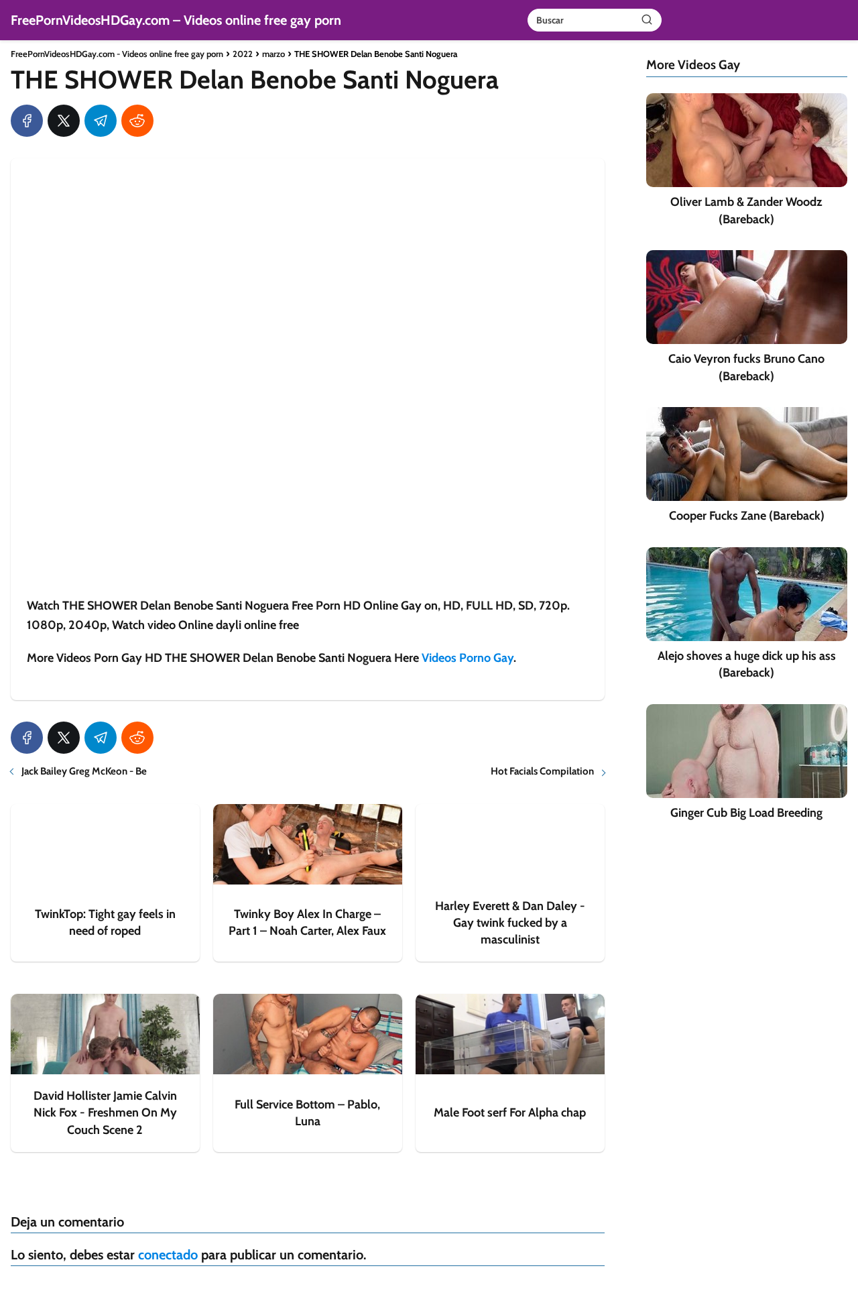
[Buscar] (647, 19)
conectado (168, 1255)
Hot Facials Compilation (542, 771)
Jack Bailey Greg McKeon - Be (84, 771)
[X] (64, 121)
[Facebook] (27, 121)
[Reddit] (137, 121)
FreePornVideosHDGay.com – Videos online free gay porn (176, 20)
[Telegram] (100, 121)
